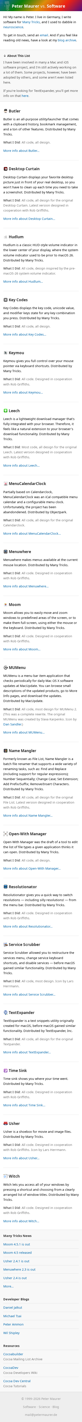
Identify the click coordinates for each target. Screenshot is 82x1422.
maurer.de (41, 1415)
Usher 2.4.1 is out (16, 1261)
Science (44, 1407)
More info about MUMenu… (24, 732)
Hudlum (16, 236)
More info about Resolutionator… (27, 926)
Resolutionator (23, 886)
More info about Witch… (21, 1221)
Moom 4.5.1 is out (16, 1244)
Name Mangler (22, 750)
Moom (15, 604)
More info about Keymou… (23, 392)
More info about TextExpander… (27, 1052)
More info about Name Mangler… (27, 815)
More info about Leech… (21, 465)
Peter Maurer (25, 6)
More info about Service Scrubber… (29, 994)
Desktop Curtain (24, 168)
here (25, 96)
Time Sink (18, 1070)
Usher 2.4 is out (15, 1278)
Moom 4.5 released (17, 1252)
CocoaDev (10, 1368)
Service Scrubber (24, 944)
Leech (14, 410)
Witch (14, 1176)
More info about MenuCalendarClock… (32, 533)
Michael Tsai (12, 1316)
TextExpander (22, 1012)
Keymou (16, 352)
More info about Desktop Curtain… (29, 219)
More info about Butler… (21, 151)
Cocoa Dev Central (17, 1381)
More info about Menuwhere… (26, 586)
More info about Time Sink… (24, 1105)
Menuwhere (20, 551)
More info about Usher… (21, 1158)
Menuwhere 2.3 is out (19, 1269)
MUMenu (17, 667)
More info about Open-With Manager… (32, 868)
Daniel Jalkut (12, 1307)
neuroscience (13, 27)
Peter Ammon (13, 1324)
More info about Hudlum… (23, 281)
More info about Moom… (21, 649)
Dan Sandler (12, 724)
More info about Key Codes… (24, 334)
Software (29, 1407)
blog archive (67, 40)
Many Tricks (31, 22)
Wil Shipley (11, 1333)
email (44, 35)
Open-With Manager (28, 833)
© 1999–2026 (30, 1399)
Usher (14, 1123)
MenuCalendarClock (27, 483)
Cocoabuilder (13, 1354)
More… (8, 1286)
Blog (55, 1407)
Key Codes (18, 299)
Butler (15, 111)
